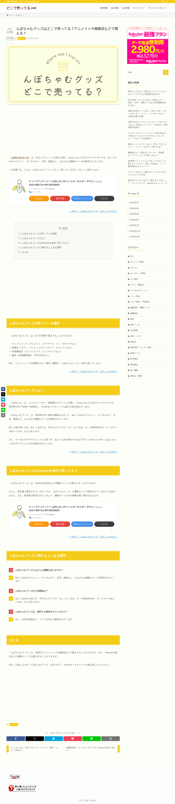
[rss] (163, 1)
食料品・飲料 (136, 376)
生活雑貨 (134, 330)
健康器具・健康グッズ (139, 307)
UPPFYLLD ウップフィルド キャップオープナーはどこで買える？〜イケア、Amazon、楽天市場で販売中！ (147, 124)
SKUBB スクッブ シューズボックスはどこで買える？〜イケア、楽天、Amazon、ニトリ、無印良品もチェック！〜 (147, 163)
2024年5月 (134, 202)
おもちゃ (22, 38)
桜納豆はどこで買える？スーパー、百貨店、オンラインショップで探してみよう (147, 153)
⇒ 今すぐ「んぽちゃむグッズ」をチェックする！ (93, 211)
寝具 (132, 319)
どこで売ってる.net (21, 8)
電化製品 (134, 364)
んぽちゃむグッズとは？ (34, 238)
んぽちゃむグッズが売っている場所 (39, 233)
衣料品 (133, 342)
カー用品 (134, 279)
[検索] (166, 1)
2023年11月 (135, 237)
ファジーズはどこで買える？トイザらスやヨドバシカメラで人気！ (147, 173)
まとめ (25, 252)
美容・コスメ (136, 336)
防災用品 (134, 359)
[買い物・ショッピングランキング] (22, 791)
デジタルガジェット (139, 290)
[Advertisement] (63, 128)
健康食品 (134, 313)
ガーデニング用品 (138, 273)
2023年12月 (135, 231)
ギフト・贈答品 (137, 285)
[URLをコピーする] (110, 738)
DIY (131, 256)
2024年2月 (134, 220)
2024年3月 (134, 214)
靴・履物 (134, 370)
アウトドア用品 (137, 262)
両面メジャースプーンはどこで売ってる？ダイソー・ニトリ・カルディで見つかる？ (147, 145)
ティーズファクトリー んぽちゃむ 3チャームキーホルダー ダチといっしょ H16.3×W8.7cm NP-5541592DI (65, 183)
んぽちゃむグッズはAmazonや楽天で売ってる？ (45, 243)
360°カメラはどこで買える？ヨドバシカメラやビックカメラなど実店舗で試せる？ (147, 92)
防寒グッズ (135, 353)
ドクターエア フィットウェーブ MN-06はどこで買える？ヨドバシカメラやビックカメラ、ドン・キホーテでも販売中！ (147, 136)
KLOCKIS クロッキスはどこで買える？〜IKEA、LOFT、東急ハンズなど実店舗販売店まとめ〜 (147, 102)
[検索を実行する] (165, 72)
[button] (16, 738)
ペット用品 (135, 296)
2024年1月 (134, 225)
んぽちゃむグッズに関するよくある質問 (41, 247)
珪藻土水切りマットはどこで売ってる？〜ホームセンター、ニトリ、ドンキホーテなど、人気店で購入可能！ (147, 113)
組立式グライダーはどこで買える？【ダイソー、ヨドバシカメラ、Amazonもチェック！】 (147, 181)
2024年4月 (134, 208)
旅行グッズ (135, 325)
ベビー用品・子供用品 (139, 302)
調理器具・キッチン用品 (140, 347)
